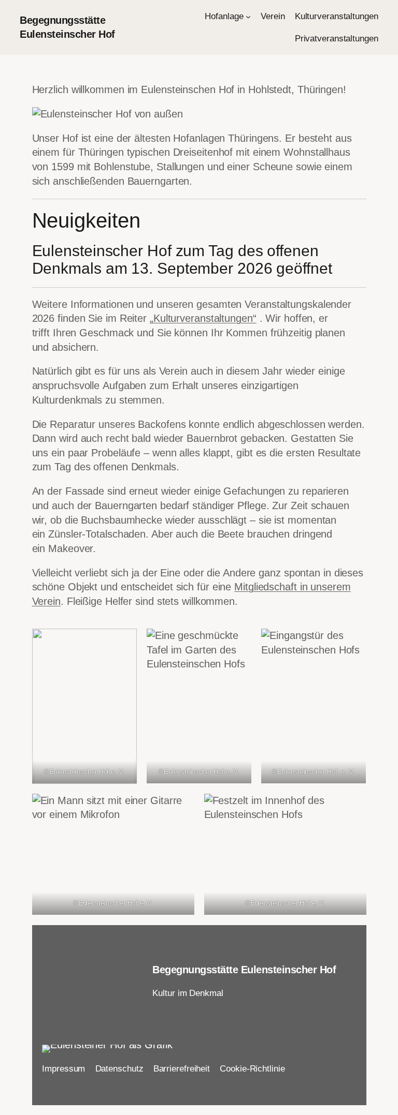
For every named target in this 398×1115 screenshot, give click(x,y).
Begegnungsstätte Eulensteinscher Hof (244, 969)
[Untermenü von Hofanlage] (248, 16)
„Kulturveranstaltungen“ (203, 318)
